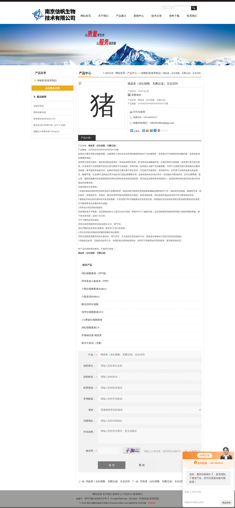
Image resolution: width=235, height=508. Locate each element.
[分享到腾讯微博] (151, 130)
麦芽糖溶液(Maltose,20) (44, 119)
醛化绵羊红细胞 (90, 304)
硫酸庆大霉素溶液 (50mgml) (46, 131)
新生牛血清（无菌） (92, 343)
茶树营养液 (38, 106)
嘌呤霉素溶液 (39, 112)
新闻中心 (139, 15)
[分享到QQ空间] (143, 130)
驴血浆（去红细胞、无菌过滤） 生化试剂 (162, 481)
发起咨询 (226, 502)
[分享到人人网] (155, 130)
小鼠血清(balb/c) (90, 296)
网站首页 (86, 15)
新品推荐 (41, 96)
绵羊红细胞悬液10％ (93, 312)
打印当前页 (139, 111)
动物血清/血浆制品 (47, 80)
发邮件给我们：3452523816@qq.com (153, 122)
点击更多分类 (52, 88)
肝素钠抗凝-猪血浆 (92, 335)
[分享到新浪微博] (147, 130)
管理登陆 (154, 498)
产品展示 (121, 15)
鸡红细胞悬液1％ (91, 327)
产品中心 (132, 73)
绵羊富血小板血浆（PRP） (96, 281)
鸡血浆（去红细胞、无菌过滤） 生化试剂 (108, 481)
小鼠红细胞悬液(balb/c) (94, 288)
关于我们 (103, 15)
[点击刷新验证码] (131, 451)
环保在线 (144, 498)
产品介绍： (87, 137)
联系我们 (192, 15)
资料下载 (174, 15)
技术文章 (156, 15)
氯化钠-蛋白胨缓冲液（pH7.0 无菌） (50, 125)
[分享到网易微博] (159, 130)
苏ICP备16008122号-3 (96, 498)
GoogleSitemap (118, 498)
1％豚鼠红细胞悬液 (92, 319)
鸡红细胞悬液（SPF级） (95, 273)
